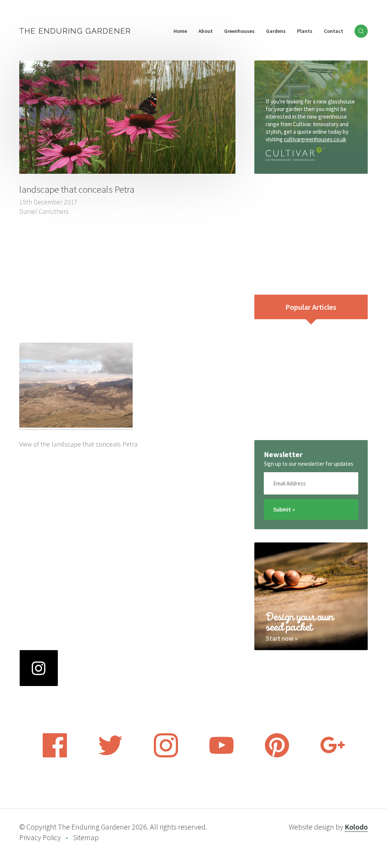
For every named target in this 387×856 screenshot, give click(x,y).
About (205, 31)
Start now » (282, 638)
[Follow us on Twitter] (110, 755)
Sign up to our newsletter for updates (308, 463)
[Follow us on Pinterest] (277, 755)
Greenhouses (239, 31)
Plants (305, 31)
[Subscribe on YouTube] (221, 755)
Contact (333, 31)
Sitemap (86, 837)
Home (180, 31)
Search (361, 31)
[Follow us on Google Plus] (332, 755)
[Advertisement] (127, 280)
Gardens (276, 31)
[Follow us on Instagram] (166, 755)
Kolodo (356, 826)
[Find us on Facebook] (55, 755)
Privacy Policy (40, 837)
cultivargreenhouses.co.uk (315, 139)
